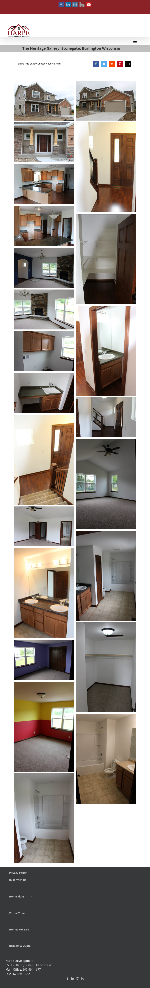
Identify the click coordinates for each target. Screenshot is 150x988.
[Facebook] (96, 64)
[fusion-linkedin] (72, 978)
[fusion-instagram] (77, 978)
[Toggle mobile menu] (135, 43)
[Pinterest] (120, 64)
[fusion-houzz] (82, 978)
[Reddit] (112, 64)
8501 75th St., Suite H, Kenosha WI (28, 965)
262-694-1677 (31, 969)
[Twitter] (104, 64)
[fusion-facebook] (67, 978)
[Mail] (128, 64)
